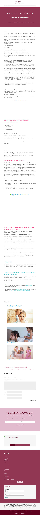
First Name (7, 489)
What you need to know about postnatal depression (20, 290)
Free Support (6, 460)
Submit (7, 497)
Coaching (6, 458)
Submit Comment (33, 400)
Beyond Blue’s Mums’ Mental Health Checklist (13, 284)
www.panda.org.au (29, 285)
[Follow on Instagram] (20, 482)
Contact (5, 473)
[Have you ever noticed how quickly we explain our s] (33, 442)
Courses (5, 459)
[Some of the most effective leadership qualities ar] (6, 442)
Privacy (5, 470)
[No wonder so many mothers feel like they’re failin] (11, 442)
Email (5, 394)
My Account (6, 469)
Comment (6, 380)
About (5, 456)
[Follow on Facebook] (18, 482)
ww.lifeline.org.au (14, 287)
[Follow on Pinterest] (22, 482)
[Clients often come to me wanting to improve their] (28, 442)
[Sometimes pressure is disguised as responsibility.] (22, 442)
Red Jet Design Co (22, 513)
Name (5, 391)
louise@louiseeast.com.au (9, 479)
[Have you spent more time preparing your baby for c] (17, 442)
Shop (5, 468)
